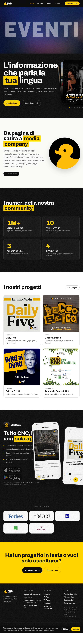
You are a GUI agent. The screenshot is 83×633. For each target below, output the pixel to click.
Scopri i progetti (31, 103)
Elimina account (69, 603)
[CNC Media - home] (7, 3)
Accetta (76, 629)
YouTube (47, 600)
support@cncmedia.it (31, 605)
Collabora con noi (32, 570)
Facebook (47, 603)
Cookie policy (69, 600)
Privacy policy (69, 597)
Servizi (48, 3)
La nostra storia (11, 174)
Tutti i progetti (72, 288)
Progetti (40, 3)
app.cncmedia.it (20, 484)
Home (32, 3)
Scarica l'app (72, 3)
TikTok (46, 597)
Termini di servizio (70, 594)
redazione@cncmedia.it (32, 594)
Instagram (47, 594)
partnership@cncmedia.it (32, 600)
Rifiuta (65, 629)
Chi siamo (58, 3)
